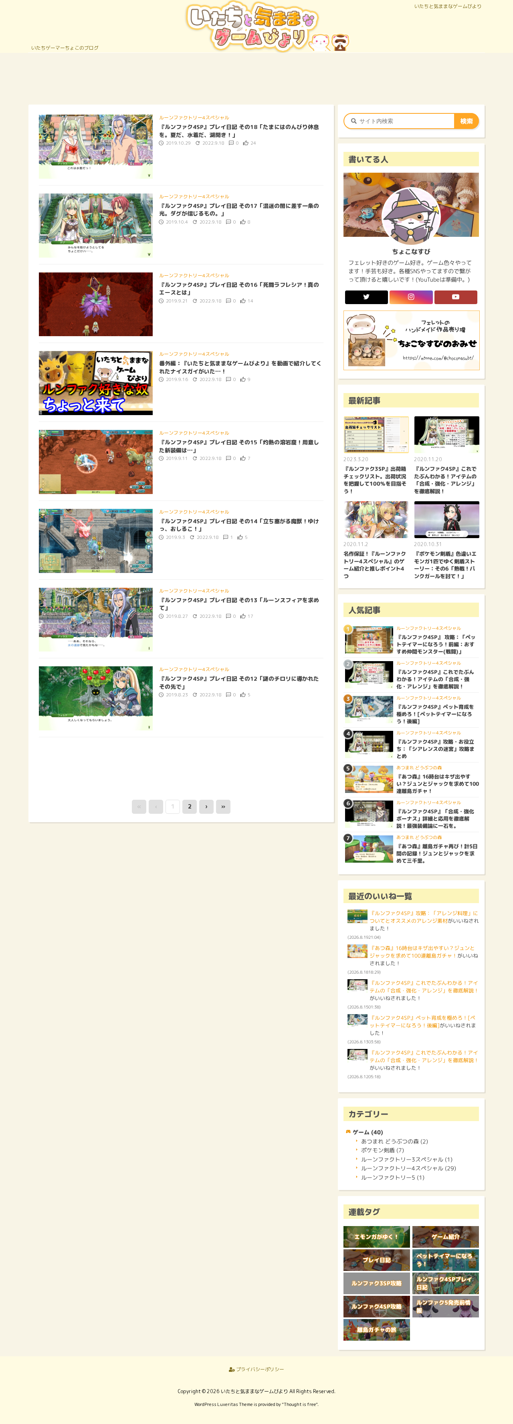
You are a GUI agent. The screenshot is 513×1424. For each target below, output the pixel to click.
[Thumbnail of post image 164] (96, 698)
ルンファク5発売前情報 (443, 1307)
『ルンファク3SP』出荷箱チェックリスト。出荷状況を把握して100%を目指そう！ (374, 480)
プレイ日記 (377, 1260)
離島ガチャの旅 (376, 1330)
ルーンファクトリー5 (392, 1177)
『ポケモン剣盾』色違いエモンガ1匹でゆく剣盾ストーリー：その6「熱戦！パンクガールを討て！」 (445, 565)
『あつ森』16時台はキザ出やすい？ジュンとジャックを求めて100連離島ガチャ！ (437, 784)
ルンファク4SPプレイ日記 (444, 1283)
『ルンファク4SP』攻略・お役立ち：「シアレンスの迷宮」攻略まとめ (435, 749)
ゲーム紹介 (446, 1237)
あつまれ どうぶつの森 (419, 768)
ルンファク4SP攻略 (376, 1307)
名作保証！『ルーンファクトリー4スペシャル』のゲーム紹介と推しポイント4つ (374, 565)
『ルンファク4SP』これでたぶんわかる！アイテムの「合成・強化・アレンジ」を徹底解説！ (445, 480)
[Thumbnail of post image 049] (96, 225)
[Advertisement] (256, 77)
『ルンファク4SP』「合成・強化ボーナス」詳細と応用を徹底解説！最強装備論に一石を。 (435, 818)
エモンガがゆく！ (376, 1237)
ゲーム (368, 1132)
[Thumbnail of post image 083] (96, 383)
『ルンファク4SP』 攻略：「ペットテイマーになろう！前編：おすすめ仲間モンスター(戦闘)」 (436, 644)
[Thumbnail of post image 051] (96, 304)
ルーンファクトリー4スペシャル (194, 117)
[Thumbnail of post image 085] (96, 146)
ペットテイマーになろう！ (444, 1260)
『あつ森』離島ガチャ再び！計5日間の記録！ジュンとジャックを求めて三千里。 (437, 853)
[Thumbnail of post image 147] (96, 541)
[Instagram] (411, 297)
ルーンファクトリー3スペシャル (406, 1159)
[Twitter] (366, 297)
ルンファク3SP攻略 (376, 1283)
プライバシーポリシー (259, 1369)
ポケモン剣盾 (382, 1150)
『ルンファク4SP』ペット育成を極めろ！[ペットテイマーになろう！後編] (435, 714)
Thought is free (300, 1404)
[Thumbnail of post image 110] (96, 619)
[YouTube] (456, 297)
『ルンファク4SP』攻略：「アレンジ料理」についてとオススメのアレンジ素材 (424, 917)
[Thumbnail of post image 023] (96, 462)
